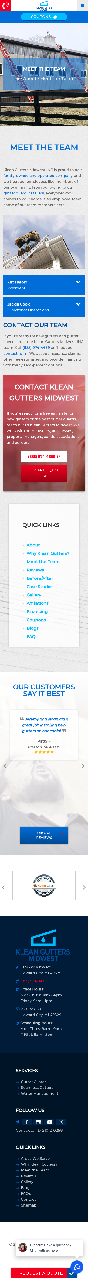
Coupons (36, 620)
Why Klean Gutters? (48, 553)
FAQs (32, 636)
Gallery (34, 595)
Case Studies (40, 586)
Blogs (33, 628)
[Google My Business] (38, 1122)
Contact (28, 1199)
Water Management (39, 1093)
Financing (37, 611)
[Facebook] (27, 1122)
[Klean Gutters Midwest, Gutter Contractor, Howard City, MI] (44, 1234)
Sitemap (29, 1205)
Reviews (35, 570)
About (30, 78)
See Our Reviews (44, 835)
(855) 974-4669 (36, 348)
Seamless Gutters (37, 1088)
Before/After (40, 578)
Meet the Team (43, 561)
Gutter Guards (34, 1082)
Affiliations (38, 603)
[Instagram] (61, 1122)
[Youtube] (49, 1122)
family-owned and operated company (37, 176)
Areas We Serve (35, 1158)
